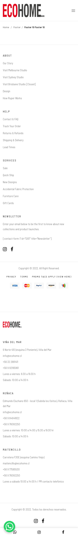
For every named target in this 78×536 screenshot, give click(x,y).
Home (6, 27)
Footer (17, 27)
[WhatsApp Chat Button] (9, 526)
